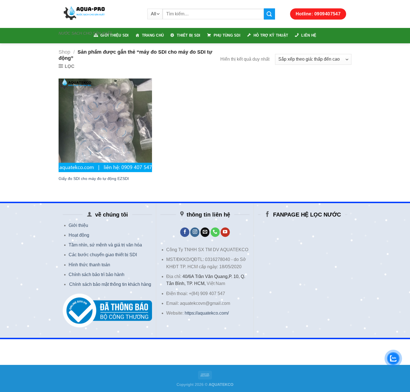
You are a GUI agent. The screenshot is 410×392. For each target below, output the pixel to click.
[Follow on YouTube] (225, 232)
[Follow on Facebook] (184, 232)
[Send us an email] (205, 232)
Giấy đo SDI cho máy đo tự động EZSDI (94, 178)
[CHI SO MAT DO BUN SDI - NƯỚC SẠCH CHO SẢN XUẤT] (99, 14)
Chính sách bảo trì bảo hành (96, 274)
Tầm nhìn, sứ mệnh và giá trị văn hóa (105, 245)
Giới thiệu (78, 225)
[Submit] (269, 13)
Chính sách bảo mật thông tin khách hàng (110, 284)
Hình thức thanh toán (89, 264)
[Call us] (215, 232)
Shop (64, 52)
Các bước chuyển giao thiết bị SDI (103, 254)
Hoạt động (79, 235)
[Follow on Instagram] (194, 232)
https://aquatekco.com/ (207, 313)
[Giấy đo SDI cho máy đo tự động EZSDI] (105, 125)
